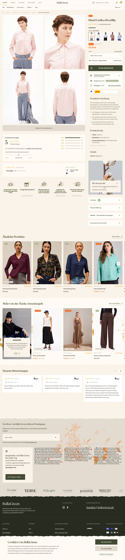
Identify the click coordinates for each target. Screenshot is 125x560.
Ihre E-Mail (8, 437)
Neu (4, 7)
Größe (90, 51)
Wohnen (21, 2)
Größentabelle (118, 51)
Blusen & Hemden (25, 12)
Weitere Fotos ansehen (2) (43, 128)
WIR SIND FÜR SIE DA (77, 195)
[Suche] (103, 2)
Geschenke (31, 2)
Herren (12, 2)
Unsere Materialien (60, 195)
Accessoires (20, 7)
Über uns (117, 7)
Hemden (34, 12)
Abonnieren (55, 437)
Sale (36, 7)
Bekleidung (10, 7)
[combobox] (104, 3)
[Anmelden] (117, 2)
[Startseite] (62, 3)
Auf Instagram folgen (14, 477)
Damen (5, 2)
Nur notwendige (106, 548)
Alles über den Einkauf (27, 195)
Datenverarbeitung (31, 442)
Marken (29, 7)
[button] (118, 264)
